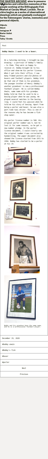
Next (24, 368)
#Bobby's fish (8, 350)
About (2, 27)
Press (2, 36)
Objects (3, 25)
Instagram (5, 30)
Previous (24, 374)
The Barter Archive (13, 1)
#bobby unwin (8, 344)
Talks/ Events (6, 38)
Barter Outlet (6, 33)
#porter (5, 362)
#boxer (5, 356)
